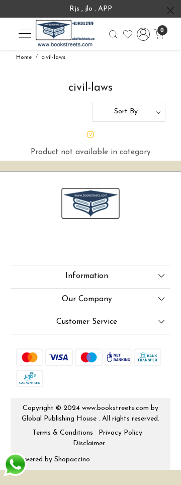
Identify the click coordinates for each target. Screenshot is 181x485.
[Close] (170, 10)
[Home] (65, 34)
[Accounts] (143, 34)
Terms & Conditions (62, 433)
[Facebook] (22, 243)
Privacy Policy (120, 433)
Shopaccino (72, 459)
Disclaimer (89, 443)
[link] (113, 34)
